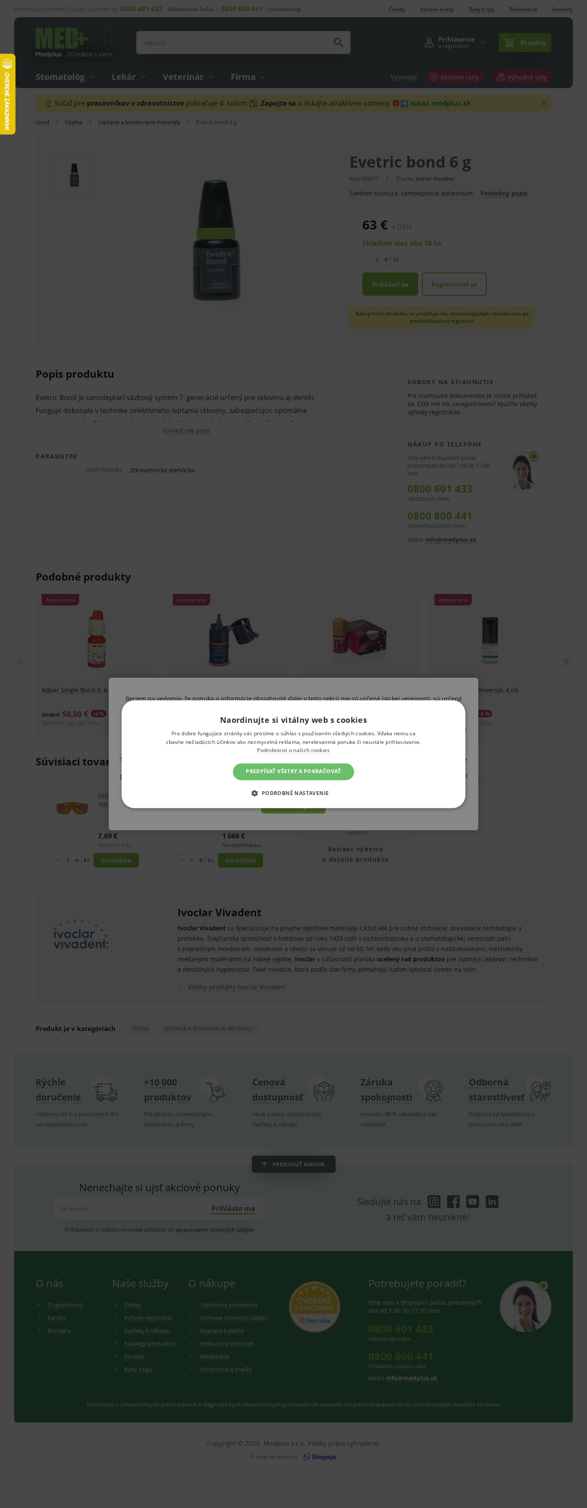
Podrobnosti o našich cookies (293, 750)
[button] (293, 793)
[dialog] (293, 754)
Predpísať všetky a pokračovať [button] (293, 771)
